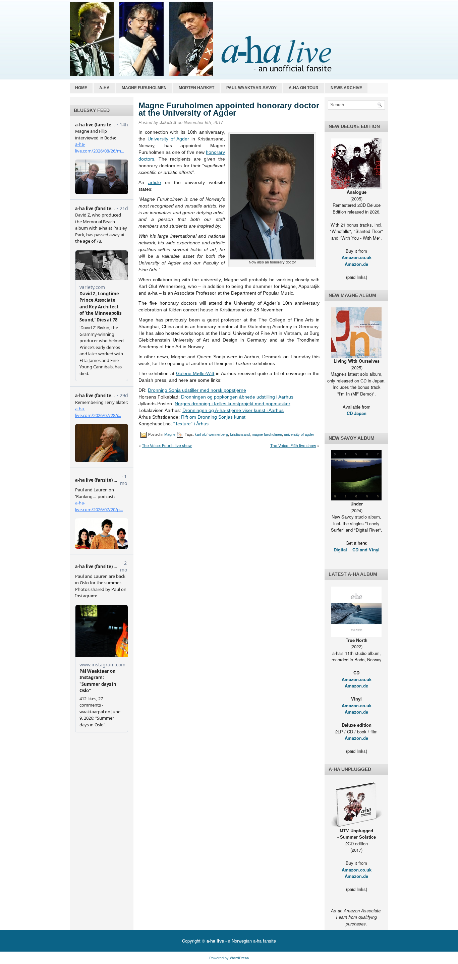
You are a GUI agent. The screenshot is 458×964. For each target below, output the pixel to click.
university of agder (299, 434)
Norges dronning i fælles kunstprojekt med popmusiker (232, 403)
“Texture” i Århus (191, 423)
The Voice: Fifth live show (293, 445)
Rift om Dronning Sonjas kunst (213, 417)
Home (81, 87)
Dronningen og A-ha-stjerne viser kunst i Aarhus (233, 410)
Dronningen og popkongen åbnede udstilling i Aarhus (237, 397)
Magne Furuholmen (144, 87)
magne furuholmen (267, 434)
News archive (346, 87)
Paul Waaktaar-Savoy (251, 87)
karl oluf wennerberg (211, 434)
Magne (169, 434)
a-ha (104, 87)
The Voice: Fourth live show (167, 445)
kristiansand (240, 434)
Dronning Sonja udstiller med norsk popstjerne (197, 390)
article (154, 182)
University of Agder (168, 138)
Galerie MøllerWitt (195, 373)
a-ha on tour (304, 87)
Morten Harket (196, 87)
